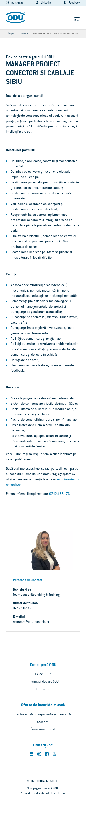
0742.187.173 (59, 494)
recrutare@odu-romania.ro (31, 622)
